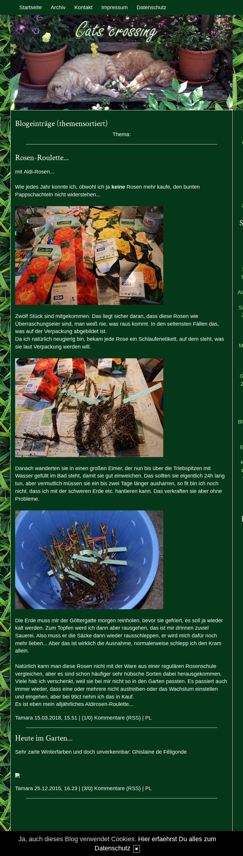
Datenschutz (151, 7)
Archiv (58, 7)
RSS (133, 718)
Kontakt (83, 7)
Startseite (30, 7)
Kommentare (109, 718)
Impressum (114, 7)
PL (148, 718)
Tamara (24, 718)
